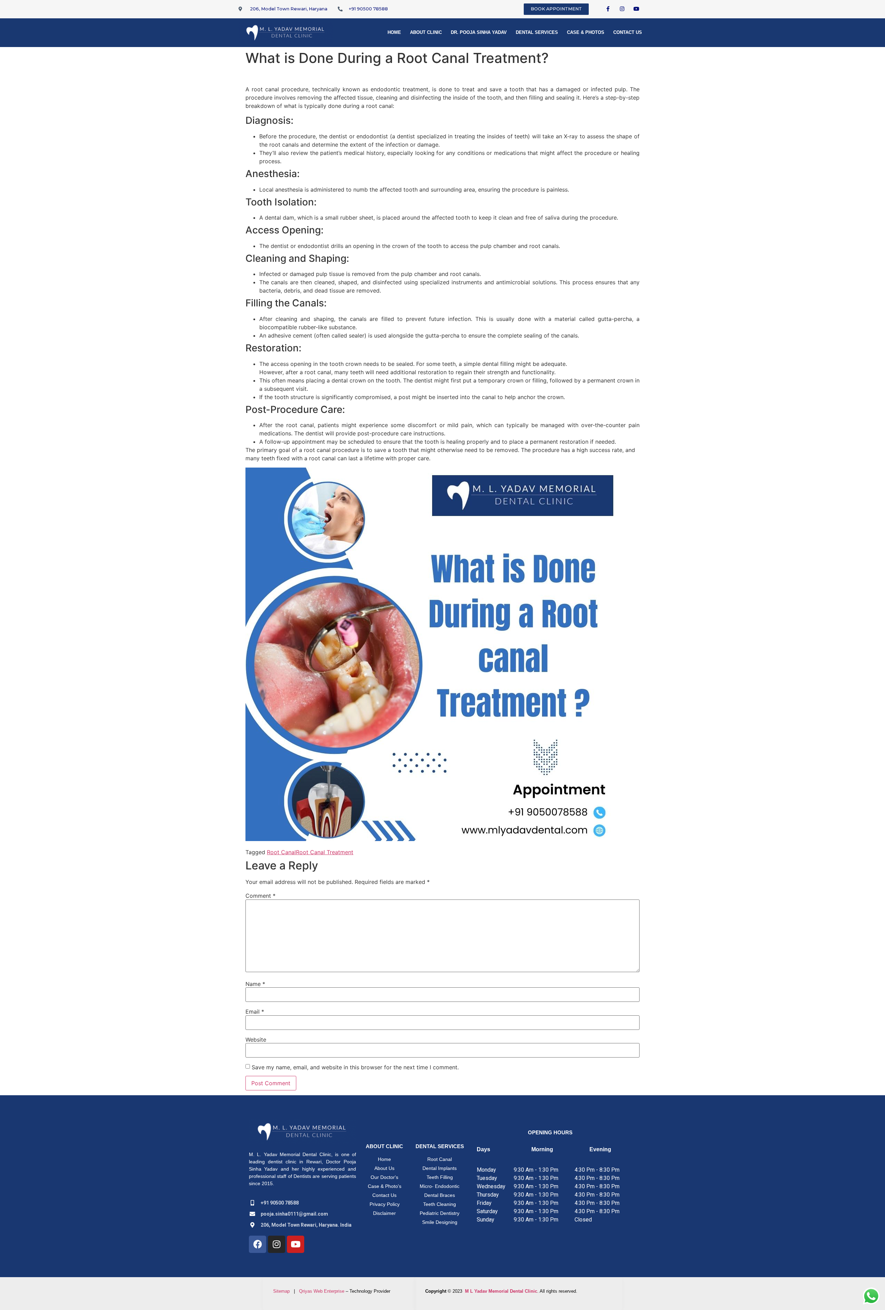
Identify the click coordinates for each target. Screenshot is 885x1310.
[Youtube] (636, 8)
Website (255, 1039)
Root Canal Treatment (324, 852)
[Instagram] (622, 8)
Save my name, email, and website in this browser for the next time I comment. (355, 1067)
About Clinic (426, 32)
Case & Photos (585, 32)
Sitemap (281, 1291)
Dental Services (537, 32)
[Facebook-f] (608, 8)
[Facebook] (257, 1244)
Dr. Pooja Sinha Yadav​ (479, 32)
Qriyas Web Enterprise (321, 1291)
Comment (260, 895)
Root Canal (281, 852)
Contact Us (627, 32)
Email (254, 1011)
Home (394, 32)
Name (255, 984)
